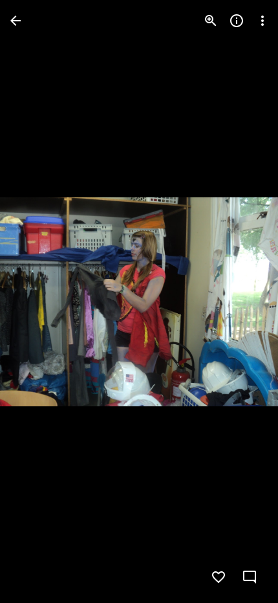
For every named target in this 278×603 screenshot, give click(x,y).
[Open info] (237, 21)
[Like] (218, 577)
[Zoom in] (211, 21)
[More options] (262, 21)
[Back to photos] (15, 20)
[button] (36, 301)
